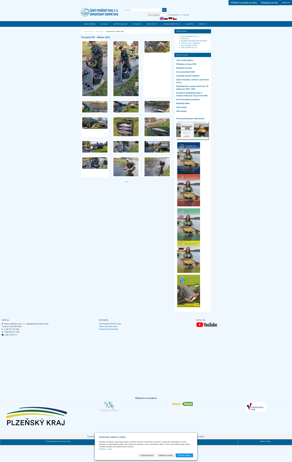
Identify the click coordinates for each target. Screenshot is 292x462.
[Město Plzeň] (182, 404)
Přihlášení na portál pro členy (243, 2)
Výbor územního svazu (108, 326)
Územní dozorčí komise (108, 329)
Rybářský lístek (183, 103)
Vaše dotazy (181, 107)
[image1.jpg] (157, 126)
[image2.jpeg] (157, 166)
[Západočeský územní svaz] (101, 12)
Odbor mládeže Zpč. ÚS (171, 24)
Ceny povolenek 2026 (185, 72)
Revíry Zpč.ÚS (152, 24)
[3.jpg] (157, 107)
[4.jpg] (95, 147)
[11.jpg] (157, 68)
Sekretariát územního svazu (110, 324)
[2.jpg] (95, 166)
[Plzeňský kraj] (36, 416)
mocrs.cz (286, 2)
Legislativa (189, 24)
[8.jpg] (95, 107)
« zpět (126, 182)
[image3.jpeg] (126, 166)
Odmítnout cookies (166, 455)
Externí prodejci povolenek (187, 99)
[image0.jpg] (126, 126)
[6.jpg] (126, 107)
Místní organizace (121, 24)
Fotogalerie (100, 31)
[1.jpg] (95, 68)
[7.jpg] (126, 147)
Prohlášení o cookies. (106, 449)
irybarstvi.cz (185, 39)
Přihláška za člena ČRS (186, 64)
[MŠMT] (109, 407)
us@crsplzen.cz (11, 334)
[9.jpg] (126, 68)
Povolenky (136, 24)
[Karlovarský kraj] (255, 407)
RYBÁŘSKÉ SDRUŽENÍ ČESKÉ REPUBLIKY (194, 41)
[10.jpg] (157, 147)
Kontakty (202, 24)
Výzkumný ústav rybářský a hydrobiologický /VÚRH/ (190, 44)
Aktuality (104, 24)
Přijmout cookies (184, 455)
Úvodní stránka (89, 24)
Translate (185, 15)
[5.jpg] (95, 126)
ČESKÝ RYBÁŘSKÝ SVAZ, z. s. (190, 36)
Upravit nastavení (147, 455)
